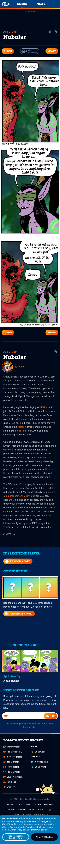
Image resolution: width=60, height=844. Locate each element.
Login (49, 809)
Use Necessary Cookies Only (15, 837)
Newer (51, 51)
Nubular (14, 357)
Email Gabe (39, 751)
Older (8, 51)
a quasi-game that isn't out (20, 496)
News (29, 804)
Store (31, 809)
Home (10, 804)
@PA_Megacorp (14, 756)
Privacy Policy (29, 727)
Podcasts (48, 804)
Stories (11, 809)
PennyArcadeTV (14, 751)
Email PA (11, 786)
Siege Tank (21, 431)
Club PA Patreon (15, 776)
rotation (22, 427)
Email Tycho (40, 766)
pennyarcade (13, 761)
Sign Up (16, 814)
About (40, 809)
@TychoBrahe (41, 761)
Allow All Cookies (44, 837)
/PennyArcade (14, 746)
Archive (22, 809)
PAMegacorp (13, 766)
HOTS (43, 407)
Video (38, 804)
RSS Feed (11, 781)
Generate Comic (21, 613)
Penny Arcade (13, 771)
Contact (27, 814)
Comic (19, 804)
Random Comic (20, 561)
